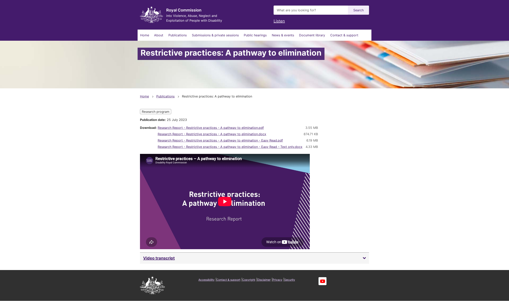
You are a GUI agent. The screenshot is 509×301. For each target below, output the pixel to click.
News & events (283, 35)
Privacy (277, 279)
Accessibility (206, 279)
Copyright (248, 279)
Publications (177, 35)
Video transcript (159, 258)
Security (289, 279)
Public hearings (255, 35)
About (158, 35)
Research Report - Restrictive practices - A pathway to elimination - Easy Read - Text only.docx (230, 147)
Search (358, 10)
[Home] (151, 14)
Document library (312, 35)
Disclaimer (264, 279)
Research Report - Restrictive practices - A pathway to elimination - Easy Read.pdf (220, 140)
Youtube (322, 281)
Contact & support (344, 35)
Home (144, 35)
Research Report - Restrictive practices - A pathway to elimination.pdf (211, 128)
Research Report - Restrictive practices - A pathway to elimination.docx (212, 134)
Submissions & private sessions (215, 35)
